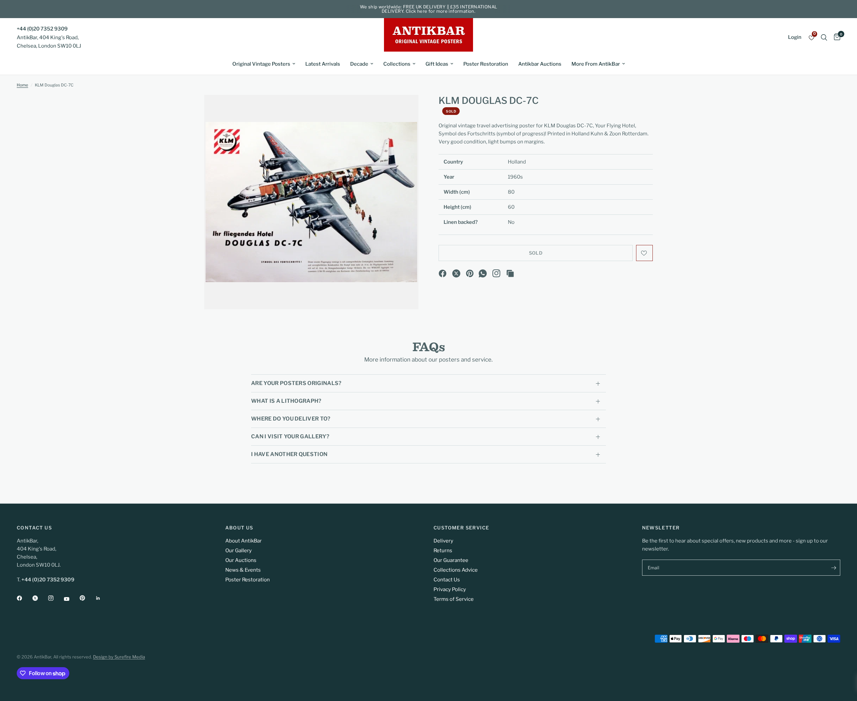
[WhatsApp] (483, 273)
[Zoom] (404, 109)
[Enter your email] (833, 568)
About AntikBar (243, 541)
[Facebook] (443, 273)
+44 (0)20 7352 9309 (42, 29)
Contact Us (447, 580)
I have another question (289, 454)
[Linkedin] (102, 598)
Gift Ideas (436, 64)
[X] (456, 273)
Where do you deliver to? (291, 419)
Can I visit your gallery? (290, 436)
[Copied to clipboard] (510, 273)
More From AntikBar (595, 64)
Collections (396, 64)
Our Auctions (240, 560)
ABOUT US (239, 527)
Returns (443, 551)
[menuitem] (263, 64)
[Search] (824, 37)
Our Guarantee (451, 560)
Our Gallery (238, 551)
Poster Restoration (485, 64)
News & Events (243, 570)
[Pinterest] (470, 273)
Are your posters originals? (296, 383)
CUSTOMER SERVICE (461, 527)
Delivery (443, 541)
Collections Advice (456, 570)
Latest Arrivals (322, 64)
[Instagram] (496, 273)
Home (22, 84)
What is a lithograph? (286, 401)
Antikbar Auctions (539, 64)
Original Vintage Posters (261, 64)
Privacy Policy (450, 589)
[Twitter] (39, 598)
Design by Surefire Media (119, 656)
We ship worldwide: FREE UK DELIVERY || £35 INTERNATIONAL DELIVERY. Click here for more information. (428, 9)
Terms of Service (454, 599)
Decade (359, 64)
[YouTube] (71, 598)
